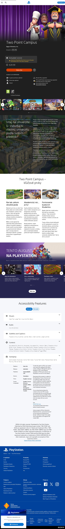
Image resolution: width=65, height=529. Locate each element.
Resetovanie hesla (8, 490)
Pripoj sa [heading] (45, 480)
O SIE (5, 460)
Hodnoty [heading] (45, 457)
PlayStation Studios (8, 464)
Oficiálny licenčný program (29, 494)
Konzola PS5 (26, 460)
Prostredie (45, 460)
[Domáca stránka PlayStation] (29, 2)
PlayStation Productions (9, 466)
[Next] (62, 104)
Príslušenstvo (26, 468)
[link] (32, 273)
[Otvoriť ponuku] (2, 2)
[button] (41, 85)
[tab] (29, 309)
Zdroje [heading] (25, 480)
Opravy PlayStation (8, 488)
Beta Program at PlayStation (49, 499)
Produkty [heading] (26, 457)
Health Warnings (37, 404)
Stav (5, 486)
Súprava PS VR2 (27, 464)
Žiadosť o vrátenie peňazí (9, 493)
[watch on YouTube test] (37, 108)
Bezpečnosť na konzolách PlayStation (12, 484)
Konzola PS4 (26, 462)
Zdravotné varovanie (28, 490)
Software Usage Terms (59, 520)
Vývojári (25, 492)
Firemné (5, 468)
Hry (9, 453)
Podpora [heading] (6, 480)
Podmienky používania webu (40, 520)
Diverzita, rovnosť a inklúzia (49, 466)
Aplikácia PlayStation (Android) (50, 496)
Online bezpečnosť (47, 464)
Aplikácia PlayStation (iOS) (49, 494)
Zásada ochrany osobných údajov (32, 521)
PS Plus (25, 466)
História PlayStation (8, 470)
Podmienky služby (27, 482)
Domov (5, 453)
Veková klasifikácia (27, 488)
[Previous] (2, 104)
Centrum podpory (8, 482)
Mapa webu (46, 520)
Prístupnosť (45, 462)
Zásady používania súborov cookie (51, 521)
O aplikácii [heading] (7, 457)
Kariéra (5, 462)
